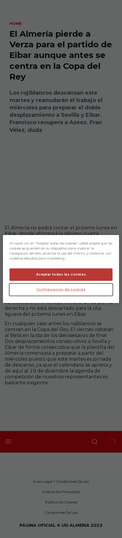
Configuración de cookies (61, 289)
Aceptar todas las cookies (61, 274)
